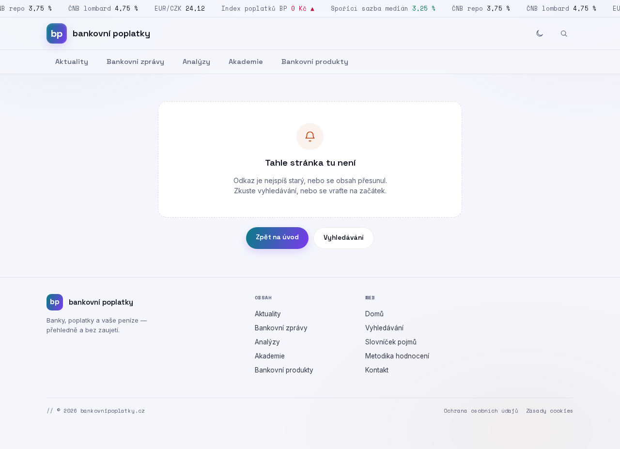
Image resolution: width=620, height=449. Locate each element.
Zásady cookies (550, 411)
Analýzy (196, 61)
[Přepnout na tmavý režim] (539, 33)
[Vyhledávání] (564, 33)
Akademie (246, 61)
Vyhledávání (344, 237)
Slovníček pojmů (391, 342)
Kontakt (376, 370)
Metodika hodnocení (397, 356)
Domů (374, 314)
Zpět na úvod (277, 237)
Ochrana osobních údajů (481, 411)
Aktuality (71, 61)
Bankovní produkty (314, 61)
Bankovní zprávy (135, 61)
